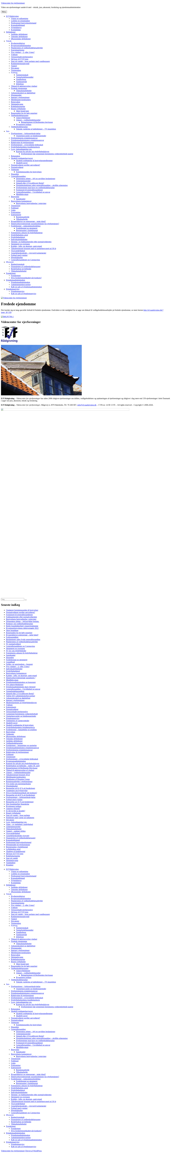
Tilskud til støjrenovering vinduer (24, 86)
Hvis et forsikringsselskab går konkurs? (21, 793)
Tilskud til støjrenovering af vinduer (20, 770)
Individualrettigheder (19, 239)
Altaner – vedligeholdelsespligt (28, 120)
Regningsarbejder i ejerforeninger (19, 781)
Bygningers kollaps (23, 124)
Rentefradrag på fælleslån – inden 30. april (23, 766)
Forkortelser (16, 212)
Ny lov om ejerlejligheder (16, 651)
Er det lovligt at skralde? (15, 811)
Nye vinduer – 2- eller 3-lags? (23, 52)
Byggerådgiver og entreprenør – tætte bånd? (28, 221)
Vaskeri (14, 66)
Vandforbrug (21, 79)
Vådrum (14, 54)
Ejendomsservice (12, 289)
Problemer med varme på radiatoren (20, 818)
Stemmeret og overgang (20, 244)
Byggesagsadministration (21, 45)
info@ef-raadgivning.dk (86, 405)
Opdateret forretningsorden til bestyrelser (22, 610)
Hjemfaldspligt (17, 257)
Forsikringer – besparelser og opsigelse (21, 745)
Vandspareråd (21, 82)
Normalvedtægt (17, 167)
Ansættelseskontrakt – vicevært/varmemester (28, 253)
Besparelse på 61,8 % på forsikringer (20, 788)
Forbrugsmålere (12, 637)
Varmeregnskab (22, 75)
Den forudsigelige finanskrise (17, 804)
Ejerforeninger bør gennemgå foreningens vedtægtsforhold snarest (47, 154)
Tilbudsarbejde (22, 219)
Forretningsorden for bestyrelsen (29, 172)
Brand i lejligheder (18, 109)
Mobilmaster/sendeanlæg (21, 100)
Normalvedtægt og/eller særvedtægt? (25, 165)
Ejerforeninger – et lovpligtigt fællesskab (27, 145)
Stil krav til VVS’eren (19, 59)
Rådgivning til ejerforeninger (22, 142)
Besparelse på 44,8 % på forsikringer (20, 795)
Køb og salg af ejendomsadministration (26, 287)
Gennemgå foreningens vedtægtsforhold (22, 714)
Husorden (15, 174)
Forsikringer (11, 273)
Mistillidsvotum (22, 194)
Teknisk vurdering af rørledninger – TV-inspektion (36, 129)
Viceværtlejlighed (18, 251)
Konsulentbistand (18, 25)
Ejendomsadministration (15, 280)
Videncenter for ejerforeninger (13, 3)
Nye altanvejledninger (14, 684)
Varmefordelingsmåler (24, 77)
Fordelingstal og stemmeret (26, 228)
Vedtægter (15, 169)
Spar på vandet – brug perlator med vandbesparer (30, 61)
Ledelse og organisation (20, 21)
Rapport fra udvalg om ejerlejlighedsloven (32, 151)
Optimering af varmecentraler (17, 721)
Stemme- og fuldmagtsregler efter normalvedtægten (31, 242)
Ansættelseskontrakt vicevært (17, 836)
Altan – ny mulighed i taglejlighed (19, 824)
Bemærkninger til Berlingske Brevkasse (21, 768)
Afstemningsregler (23, 181)
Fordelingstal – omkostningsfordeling (25, 226)
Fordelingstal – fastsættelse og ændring (21, 730)
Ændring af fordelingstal (15, 851)
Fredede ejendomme (19, 88)
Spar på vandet (12, 858)
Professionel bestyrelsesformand (23, 23)
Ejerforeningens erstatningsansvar (24, 138)
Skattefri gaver (22, 163)
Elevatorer (15, 68)
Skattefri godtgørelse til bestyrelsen (20, 725)
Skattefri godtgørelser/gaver (22, 158)
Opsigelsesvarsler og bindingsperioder (31, 136)
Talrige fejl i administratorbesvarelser (20, 696)
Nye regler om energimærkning (18, 784)
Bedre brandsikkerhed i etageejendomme (22, 626)
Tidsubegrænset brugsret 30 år (18, 775)
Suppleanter (20, 199)
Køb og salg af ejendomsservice (23, 294)
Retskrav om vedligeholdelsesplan (19, 624)
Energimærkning (17, 50)
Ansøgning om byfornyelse (17, 790)
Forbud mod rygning (19, 255)
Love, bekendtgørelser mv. (21, 149)
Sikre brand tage (22, 111)
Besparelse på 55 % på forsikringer (20, 802)
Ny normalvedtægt (13, 644)
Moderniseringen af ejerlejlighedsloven (21, 703)
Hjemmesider (16, 95)
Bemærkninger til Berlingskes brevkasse (37, 122)
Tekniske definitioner (19, 36)
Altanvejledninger (23, 118)
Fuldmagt (15, 208)
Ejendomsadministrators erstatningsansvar (27, 140)
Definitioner (11, 32)
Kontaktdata (16, 30)
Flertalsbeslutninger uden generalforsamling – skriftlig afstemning (42, 185)
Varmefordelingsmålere (15, 691)
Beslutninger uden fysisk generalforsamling (23, 639)
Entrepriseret (16, 215)
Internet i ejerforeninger (20, 97)
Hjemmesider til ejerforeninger (18, 845)
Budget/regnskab (17, 264)
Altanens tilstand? (13, 809)
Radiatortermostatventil (20, 64)
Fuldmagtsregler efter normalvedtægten (21, 617)
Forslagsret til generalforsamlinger (29, 190)
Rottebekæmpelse (18, 106)
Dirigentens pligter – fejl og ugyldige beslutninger (35, 179)
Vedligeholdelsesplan (19, 127)
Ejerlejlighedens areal (19, 235)
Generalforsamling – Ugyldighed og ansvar (33, 192)
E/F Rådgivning (12, 16)
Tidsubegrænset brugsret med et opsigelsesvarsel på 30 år (33, 248)
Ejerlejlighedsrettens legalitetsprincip (25, 147)
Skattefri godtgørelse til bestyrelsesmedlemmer (34, 160)
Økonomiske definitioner (21, 39)
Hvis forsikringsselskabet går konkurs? (26, 278)
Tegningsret (15, 206)
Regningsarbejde (22, 217)
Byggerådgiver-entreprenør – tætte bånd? (22, 635)
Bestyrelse (15, 197)
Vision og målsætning (19, 18)
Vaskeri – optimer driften (16, 831)
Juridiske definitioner (19, 34)
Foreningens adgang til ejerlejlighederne (27, 233)
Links (13, 210)
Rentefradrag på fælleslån (21, 269)
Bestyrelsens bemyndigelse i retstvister (31, 203)
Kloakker (9, 865)
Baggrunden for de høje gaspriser (24, 113)
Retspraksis (15, 156)
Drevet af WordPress (33, 1151)
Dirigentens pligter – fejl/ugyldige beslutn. (22, 621)
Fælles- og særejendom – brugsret (19, 664)
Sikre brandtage (12, 630)
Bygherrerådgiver (18, 43)
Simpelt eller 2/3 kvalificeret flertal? (30, 183)
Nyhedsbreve (16, 27)
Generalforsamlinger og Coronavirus (25, 260)
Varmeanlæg (16, 70)
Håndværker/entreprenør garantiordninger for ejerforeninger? (35, 224)
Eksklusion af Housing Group (18, 779)
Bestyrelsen (10, 732)
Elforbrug (20, 84)
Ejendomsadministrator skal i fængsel (20, 687)
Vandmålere (10, 863)
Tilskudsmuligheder (24, 91)
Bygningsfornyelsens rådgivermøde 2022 (22, 628)
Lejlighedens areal (13, 849)
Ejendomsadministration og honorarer (21, 682)
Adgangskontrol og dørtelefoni (23, 93)
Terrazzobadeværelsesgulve (22, 57)
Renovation (15, 102)
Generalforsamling (18, 176)
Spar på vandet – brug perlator (18, 815)
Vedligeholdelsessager (19, 115)
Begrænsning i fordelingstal (27, 230)
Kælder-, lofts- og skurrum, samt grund (26, 246)
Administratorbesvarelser (21, 284)
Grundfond (10, 662)
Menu (4, 12)
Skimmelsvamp (17, 104)
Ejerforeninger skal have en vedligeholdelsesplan (35, 188)
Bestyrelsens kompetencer (21, 201)
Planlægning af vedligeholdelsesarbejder (27, 48)
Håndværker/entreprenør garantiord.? (20, 678)
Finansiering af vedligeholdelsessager (25, 266)
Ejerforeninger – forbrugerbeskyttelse (25, 133)
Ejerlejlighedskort (18, 237)
